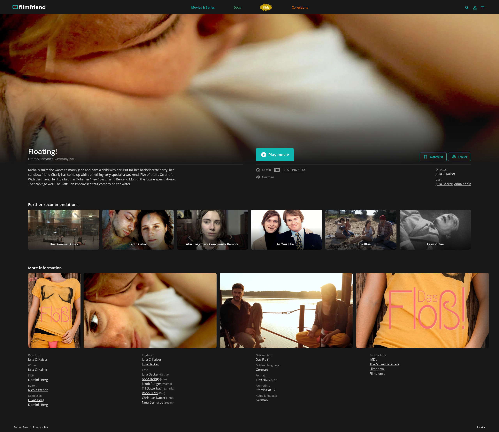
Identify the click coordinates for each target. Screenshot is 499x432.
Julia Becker (444, 184)
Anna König (462, 184)
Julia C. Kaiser (445, 174)
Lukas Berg (36, 400)
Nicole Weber (38, 390)
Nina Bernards (152, 402)
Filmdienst (377, 373)
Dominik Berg (38, 380)
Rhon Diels (150, 393)
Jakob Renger (151, 384)
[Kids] (266, 7)
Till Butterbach (152, 388)
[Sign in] (475, 8)
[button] (483, 8)
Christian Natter (153, 398)
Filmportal (377, 369)
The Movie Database (384, 364)
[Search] (467, 8)
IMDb (373, 359)
